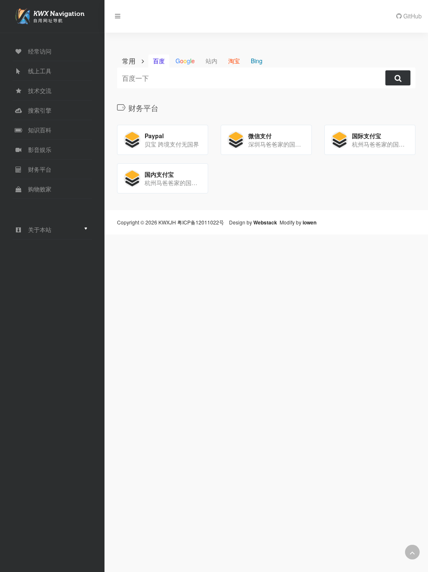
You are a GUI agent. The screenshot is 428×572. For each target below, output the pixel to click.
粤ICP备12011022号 (200, 222)
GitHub (412, 16)
